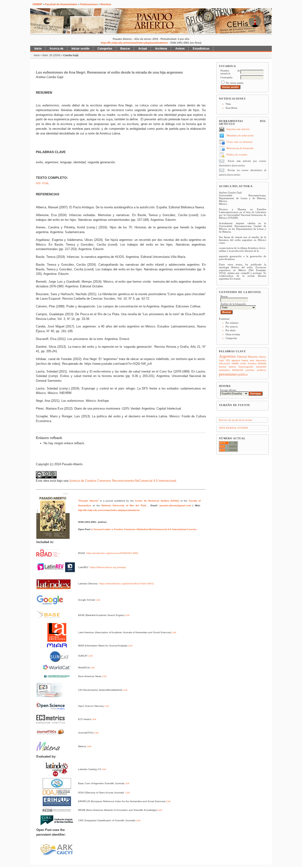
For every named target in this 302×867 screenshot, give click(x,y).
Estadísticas (201, 48)
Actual (142, 48)
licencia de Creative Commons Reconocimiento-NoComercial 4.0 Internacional (122, 480)
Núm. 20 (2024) (51, 55)
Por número (232, 322)
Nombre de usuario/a (230, 72)
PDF (38, 183)
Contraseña (226, 77)
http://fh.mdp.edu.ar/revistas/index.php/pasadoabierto (134, 42)
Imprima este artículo (238, 129)
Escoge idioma (228, 390)
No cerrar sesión (234, 82)
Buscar (125, 48)
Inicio (38, 48)
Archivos (161, 48)
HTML (45, 183)
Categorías (231, 338)
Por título (231, 330)
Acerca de (56, 48)
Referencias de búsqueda (239, 148)
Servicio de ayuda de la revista (235, 420)
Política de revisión (236, 154)
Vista (228, 103)
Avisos (180, 48)
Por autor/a (232, 326)
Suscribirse (231, 107)
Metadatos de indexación (240, 135)
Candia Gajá (70, 55)
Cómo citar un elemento (239, 141)
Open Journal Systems (233, 428)
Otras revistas (233, 334)
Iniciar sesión (80, 48)
